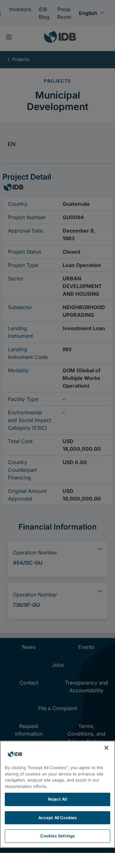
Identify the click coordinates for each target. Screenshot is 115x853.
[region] (57, 794)
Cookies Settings (57, 835)
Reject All (57, 799)
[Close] (106, 748)
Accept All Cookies (57, 817)
